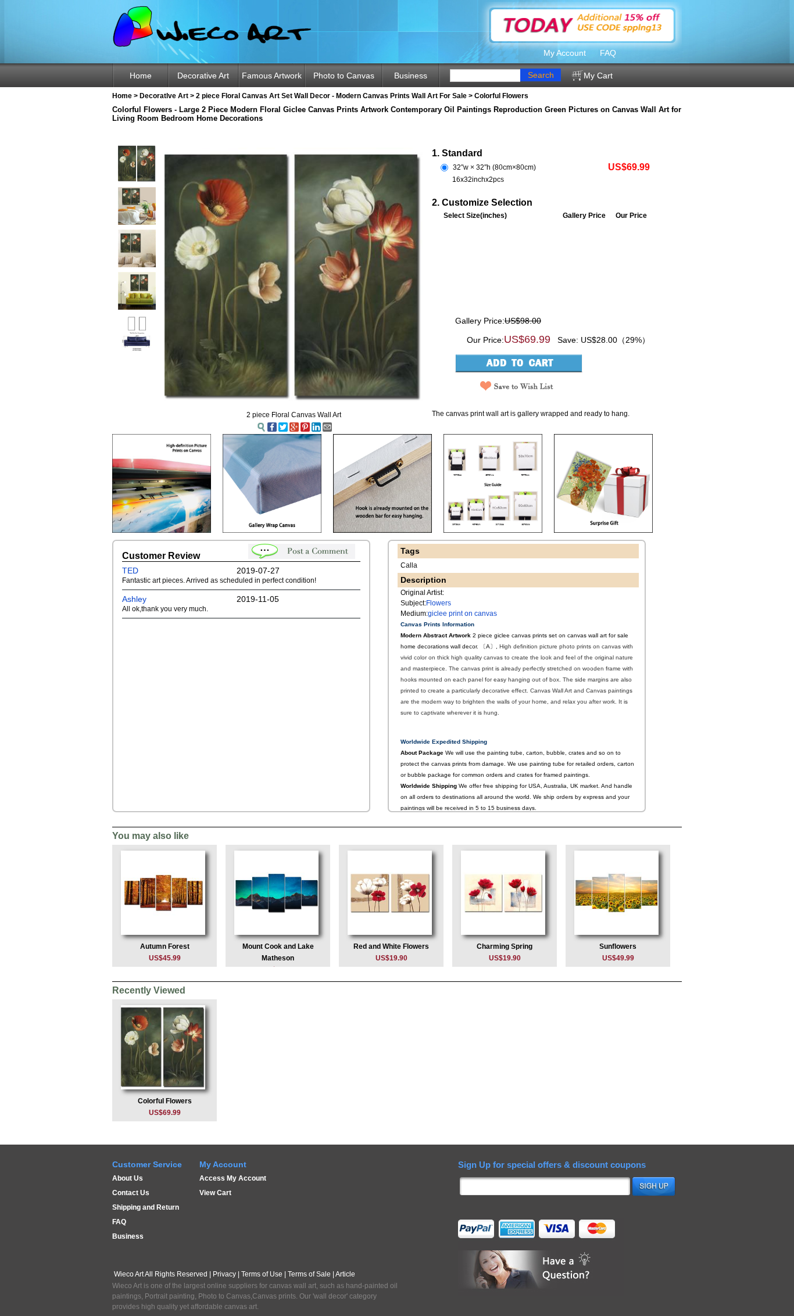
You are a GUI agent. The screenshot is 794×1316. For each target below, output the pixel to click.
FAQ (608, 53)
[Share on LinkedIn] (316, 426)
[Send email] (327, 426)
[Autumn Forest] (164, 892)
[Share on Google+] (294, 426)
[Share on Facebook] (272, 426)
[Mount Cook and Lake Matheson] (277, 892)
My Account (564, 53)
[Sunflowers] (617, 892)
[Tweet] (283, 426)
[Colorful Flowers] (164, 1047)
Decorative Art (203, 75)
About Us (127, 1178)
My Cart (598, 75)
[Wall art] (493, 483)
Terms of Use (261, 1274)
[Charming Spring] (504, 892)
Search (541, 75)
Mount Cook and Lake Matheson (278, 958)
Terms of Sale (309, 1274)
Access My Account (232, 1178)
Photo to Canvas (343, 75)
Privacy (224, 1274)
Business (410, 75)
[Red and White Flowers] (391, 892)
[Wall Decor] (272, 483)
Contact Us (130, 1193)
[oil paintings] (382, 483)
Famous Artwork (272, 75)
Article (345, 1274)
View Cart (215, 1193)
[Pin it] (305, 426)
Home (141, 75)
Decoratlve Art (164, 96)
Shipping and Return (145, 1207)
